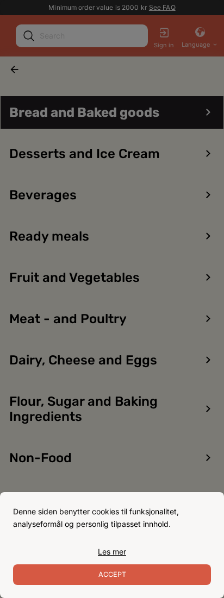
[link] (112, 552)
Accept (112, 574)
